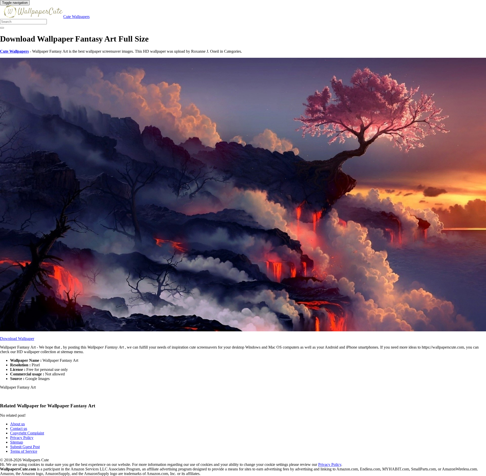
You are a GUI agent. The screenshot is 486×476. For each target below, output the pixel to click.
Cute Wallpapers (76, 16)
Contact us (18, 428)
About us (17, 424)
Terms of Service (23, 451)
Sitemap (16, 442)
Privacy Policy (21, 437)
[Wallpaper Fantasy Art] (243, 330)
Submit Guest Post (25, 447)
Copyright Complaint (27, 433)
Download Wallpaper (17, 338)
